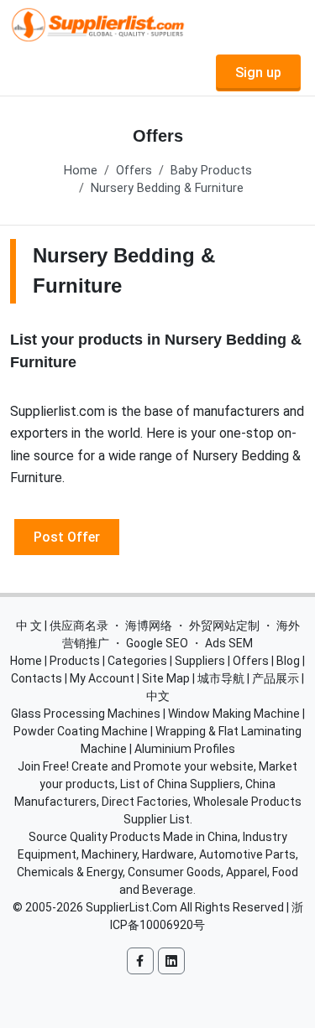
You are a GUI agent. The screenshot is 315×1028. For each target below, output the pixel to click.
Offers (134, 171)
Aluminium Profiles (184, 748)
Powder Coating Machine (80, 731)
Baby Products (211, 171)
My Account (102, 678)
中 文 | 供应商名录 (62, 625)
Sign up (258, 72)
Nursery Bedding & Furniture (167, 188)
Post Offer (67, 536)
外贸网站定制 (224, 625)
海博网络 (148, 625)
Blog (288, 660)
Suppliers (200, 660)
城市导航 (220, 678)
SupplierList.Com (131, 907)
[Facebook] (140, 961)
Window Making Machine (234, 713)
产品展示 (275, 678)
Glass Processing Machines (85, 713)
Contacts (36, 678)
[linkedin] (171, 961)
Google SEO (157, 643)
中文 (158, 696)
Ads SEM (229, 643)
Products (75, 660)
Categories (137, 660)
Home (80, 171)
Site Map (166, 678)
